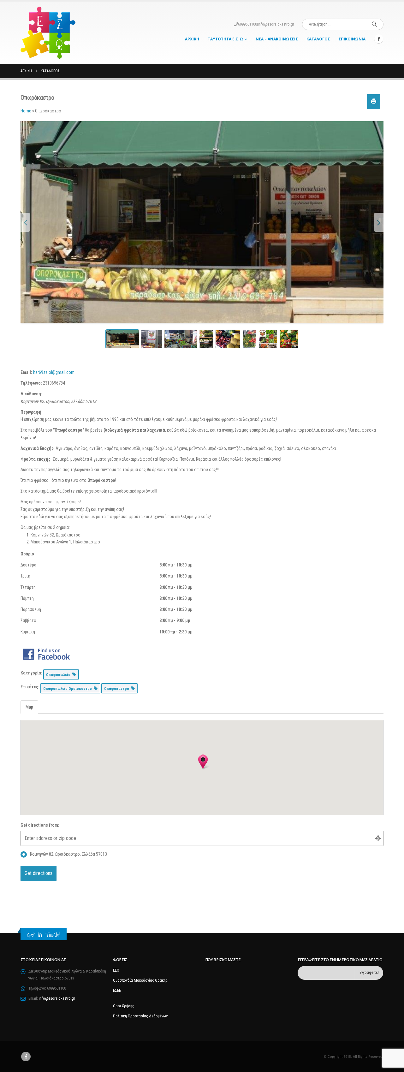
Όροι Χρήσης (123, 1005)
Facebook (26, 1056)
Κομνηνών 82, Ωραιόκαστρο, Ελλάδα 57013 (68, 854)
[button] (203, 762)
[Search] (374, 24)
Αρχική (192, 39)
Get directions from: (40, 825)
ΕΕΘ (116, 970)
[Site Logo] (48, 33)
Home (26, 110)
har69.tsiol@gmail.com (53, 372)
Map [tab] (29, 707)
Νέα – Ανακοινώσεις (277, 39)
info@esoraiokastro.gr (276, 24)
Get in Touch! (43, 935)
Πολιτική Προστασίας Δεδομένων (140, 1016)
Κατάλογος (318, 39)
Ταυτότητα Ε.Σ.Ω (225, 39)
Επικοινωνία (352, 39)
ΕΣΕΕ (117, 990)
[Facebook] (378, 38)
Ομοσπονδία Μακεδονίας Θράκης (140, 980)
